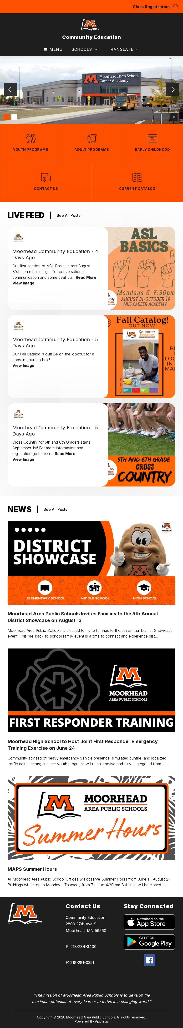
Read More (86, 277)
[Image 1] (7, 117)
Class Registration (151, 6)
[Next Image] (172, 90)
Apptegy (102, 1021)
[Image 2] (14, 117)
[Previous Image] (10, 90)
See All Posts (68, 215)
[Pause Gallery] (174, 117)
